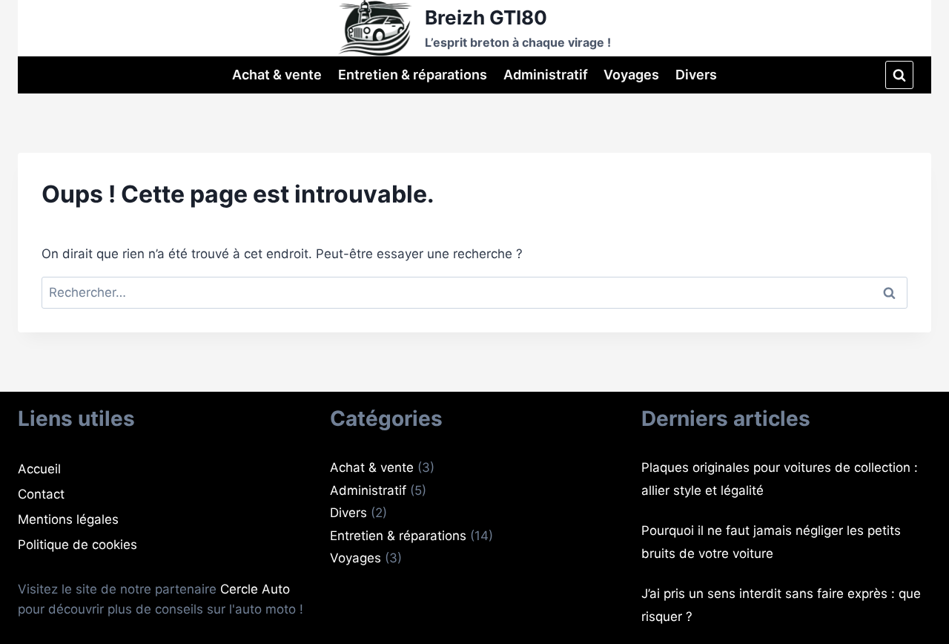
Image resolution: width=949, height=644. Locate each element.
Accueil (39, 468)
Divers (696, 74)
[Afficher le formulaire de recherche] (899, 75)
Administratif (545, 74)
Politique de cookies (77, 544)
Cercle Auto (255, 589)
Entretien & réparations (412, 74)
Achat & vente (277, 74)
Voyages (631, 74)
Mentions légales (68, 519)
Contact (41, 494)
